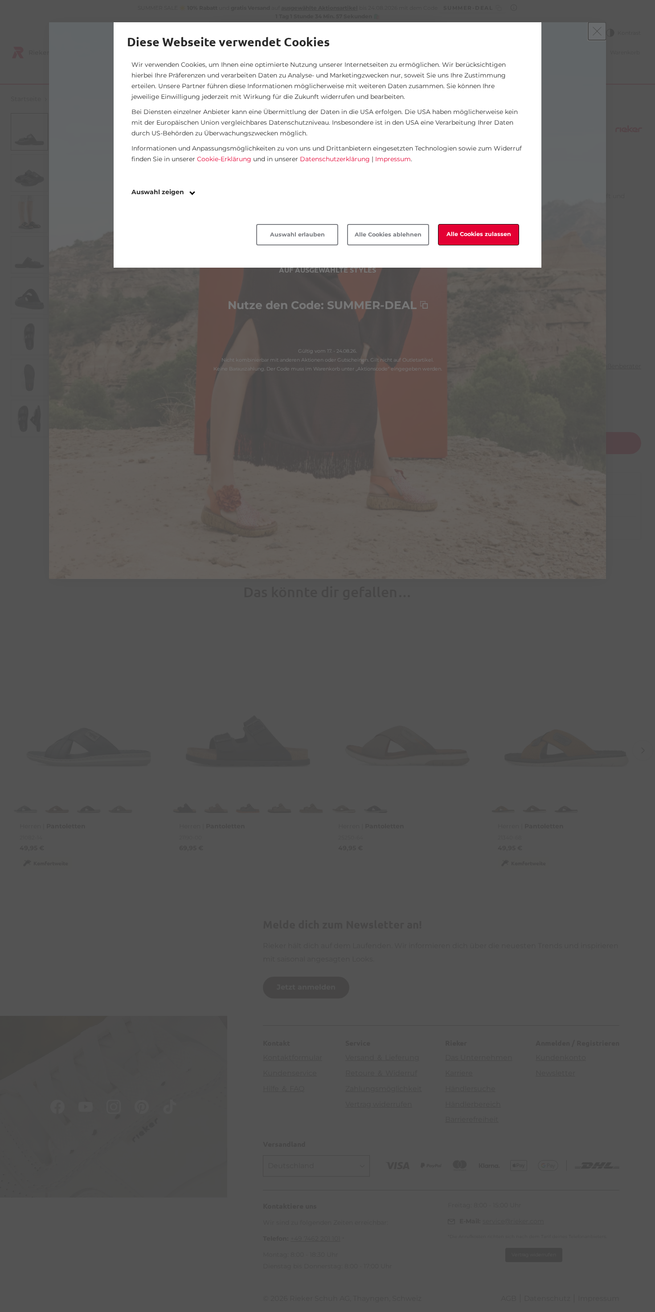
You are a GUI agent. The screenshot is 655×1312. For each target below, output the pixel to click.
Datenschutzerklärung (335, 159)
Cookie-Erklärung (224, 159)
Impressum (393, 159)
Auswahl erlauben (297, 234)
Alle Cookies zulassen (478, 234)
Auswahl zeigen (158, 192)
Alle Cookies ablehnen (388, 234)
